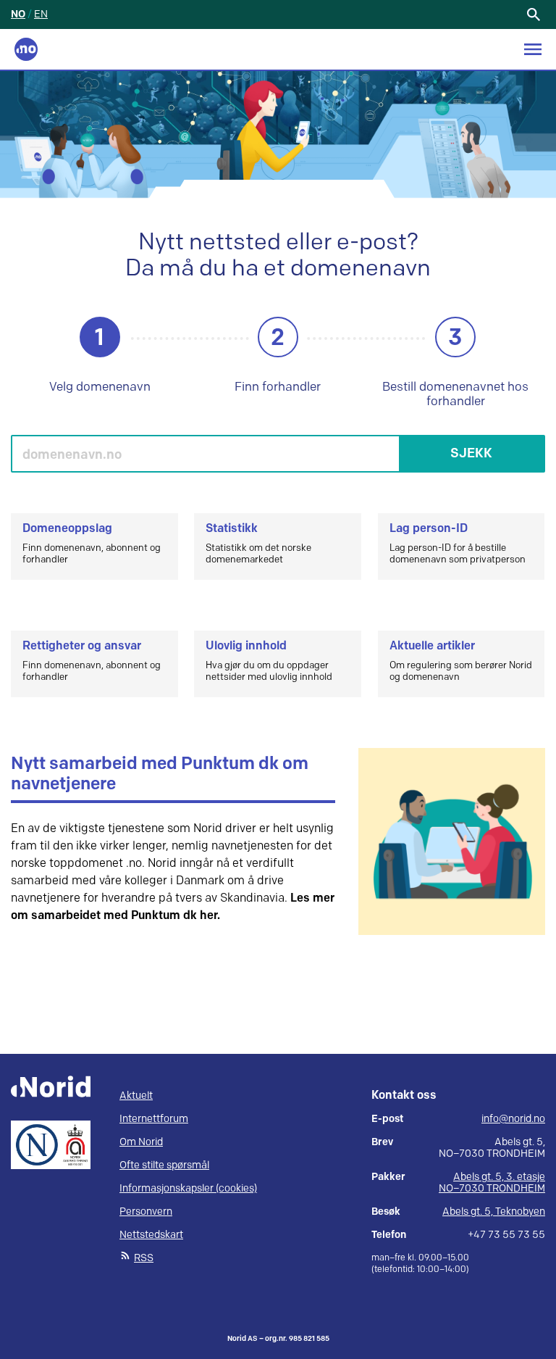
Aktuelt (136, 1095)
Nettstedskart (151, 1235)
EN (41, 14)
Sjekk (471, 453)
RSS (143, 1258)
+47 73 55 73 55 (506, 1235)
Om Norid (141, 1142)
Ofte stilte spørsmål (164, 1165)
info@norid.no (513, 1119)
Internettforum (153, 1119)
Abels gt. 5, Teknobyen (493, 1211)
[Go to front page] (26, 49)
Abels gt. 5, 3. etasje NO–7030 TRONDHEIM (492, 1182)
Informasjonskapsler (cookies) (188, 1188)
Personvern (145, 1211)
